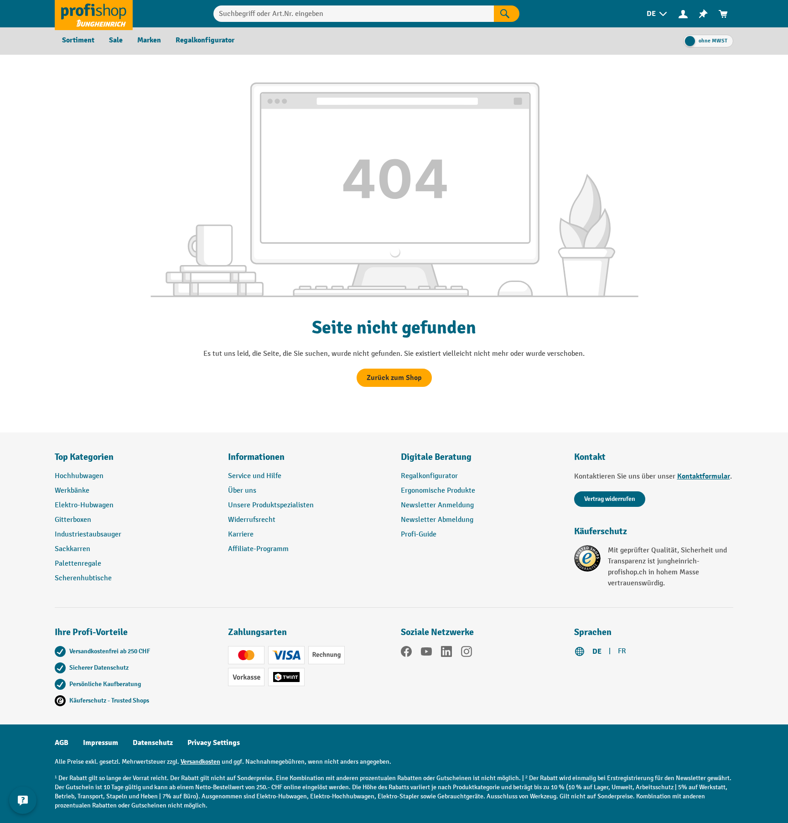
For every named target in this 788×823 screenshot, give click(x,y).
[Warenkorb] (723, 14)
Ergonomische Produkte (438, 490)
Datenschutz (153, 742)
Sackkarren (72, 549)
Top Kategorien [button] (84, 457)
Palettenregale (78, 563)
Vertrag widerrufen (609, 499)
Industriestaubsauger (88, 534)
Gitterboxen (73, 520)
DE (596, 651)
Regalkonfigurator (429, 476)
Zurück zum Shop (394, 377)
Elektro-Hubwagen (84, 505)
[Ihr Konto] (683, 14)
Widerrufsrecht (251, 520)
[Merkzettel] (703, 14)
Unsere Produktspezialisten (271, 505)
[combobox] (353, 13)
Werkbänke (72, 490)
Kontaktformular (703, 476)
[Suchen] (506, 13)
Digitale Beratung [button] (436, 457)
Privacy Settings (213, 742)
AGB (61, 742)
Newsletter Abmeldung (437, 520)
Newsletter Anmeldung (437, 505)
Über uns (242, 490)
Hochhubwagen (79, 476)
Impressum (100, 742)
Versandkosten (200, 762)
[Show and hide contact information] (22, 800)
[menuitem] (657, 14)
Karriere (241, 534)
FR (622, 651)
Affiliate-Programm (258, 549)
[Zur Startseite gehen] (94, 13)
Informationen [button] (256, 457)
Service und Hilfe (254, 476)
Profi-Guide (418, 534)
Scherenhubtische (83, 578)
